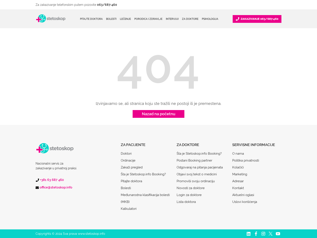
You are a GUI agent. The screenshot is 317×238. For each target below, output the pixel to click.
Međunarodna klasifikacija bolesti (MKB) (145, 198)
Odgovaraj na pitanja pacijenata (200, 167)
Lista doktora (186, 202)
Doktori (126, 154)
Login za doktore (189, 195)
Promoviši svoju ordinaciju (196, 181)
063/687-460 (107, 4)
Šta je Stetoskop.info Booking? (143, 174)
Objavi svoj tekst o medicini (197, 174)
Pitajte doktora (91, 18)
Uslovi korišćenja (244, 202)
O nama (238, 154)
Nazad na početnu (158, 114)
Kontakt (238, 188)
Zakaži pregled (132, 167)
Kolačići (238, 167)
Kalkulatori (129, 209)
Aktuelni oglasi (243, 195)
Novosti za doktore (191, 188)
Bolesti (126, 188)
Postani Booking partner (194, 160)
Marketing (239, 174)
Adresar (238, 181)
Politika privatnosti (245, 160)
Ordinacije (128, 160)
